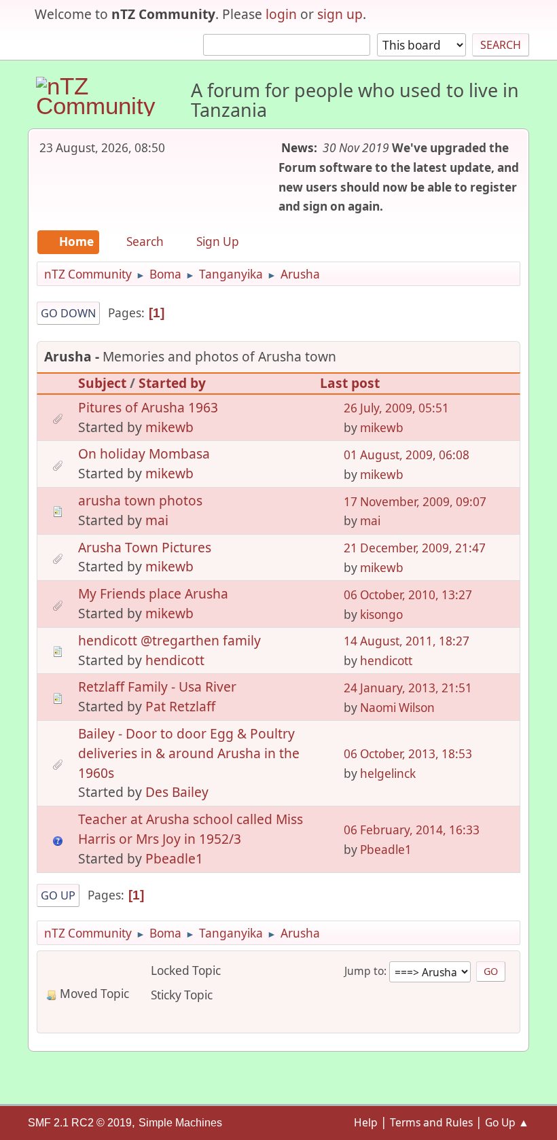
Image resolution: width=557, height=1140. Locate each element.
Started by (172, 383)
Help (366, 1122)
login (281, 14)
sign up (340, 14)
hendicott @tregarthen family (169, 640)
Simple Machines (180, 1122)
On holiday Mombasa (144, 453)
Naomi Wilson (397, 707)
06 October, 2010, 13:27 (408, 595)
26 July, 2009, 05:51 (396, 408)
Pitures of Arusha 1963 (148, 407)
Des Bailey (177, 792)
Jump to (364, 970)
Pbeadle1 (174, 858)
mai (156, 520)
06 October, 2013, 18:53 (408, 754)
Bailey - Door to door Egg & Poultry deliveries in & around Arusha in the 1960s (189, 753)
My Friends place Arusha (153, 593)
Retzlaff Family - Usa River (157, 686)
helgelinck (388, 773)
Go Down (68, 313)
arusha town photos (140, 500)
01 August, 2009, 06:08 (406, 455)
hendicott (174, 660)
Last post (350, 383)
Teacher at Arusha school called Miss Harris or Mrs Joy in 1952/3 (190, 829)
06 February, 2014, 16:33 (412, 830)
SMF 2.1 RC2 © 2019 (80, 1122)
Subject (102, 383)
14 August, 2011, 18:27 (406, 641)
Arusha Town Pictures (144, 547)
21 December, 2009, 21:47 (415, 548)
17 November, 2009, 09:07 (415, 502)
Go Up (58, 895)
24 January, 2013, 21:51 (408, 688)
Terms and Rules (431, 1122)
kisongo (381, 614)
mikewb (169, 427)
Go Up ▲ (507, 1122)
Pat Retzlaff (180, 706)
